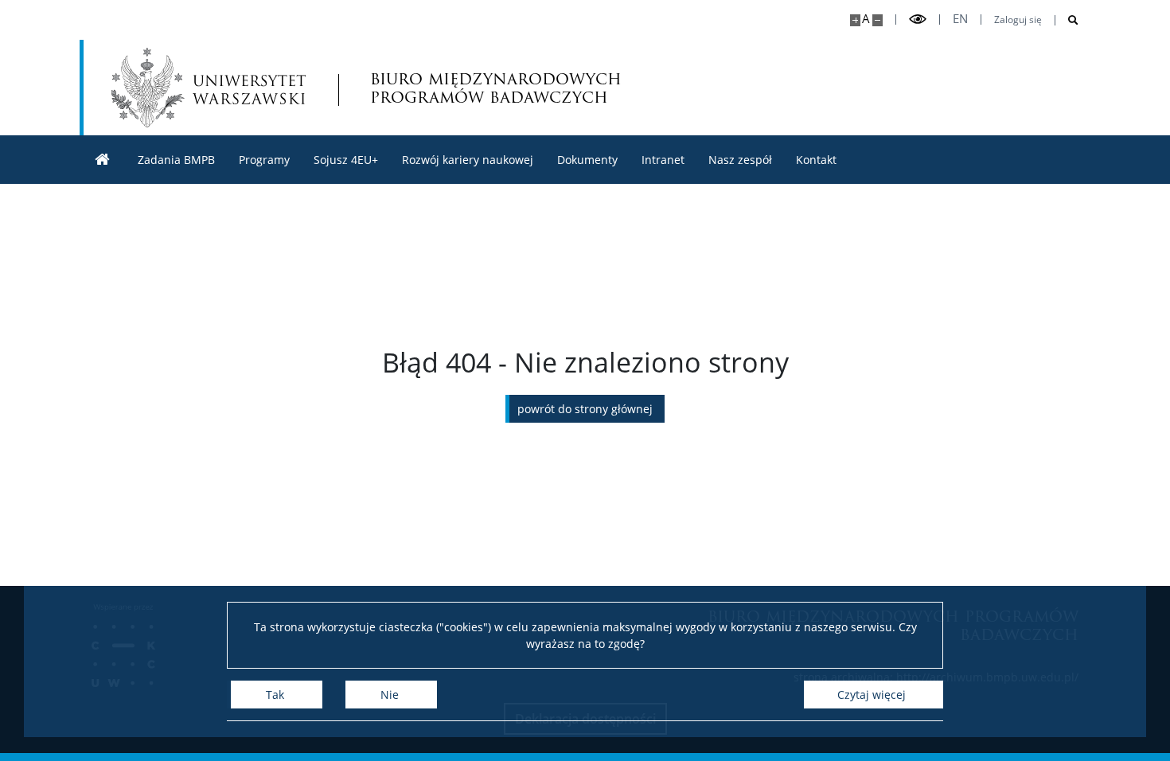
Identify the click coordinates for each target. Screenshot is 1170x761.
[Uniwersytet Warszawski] (208, 87)
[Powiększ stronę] (855, 20)
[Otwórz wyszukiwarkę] (1067, 20)
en (960, 19)
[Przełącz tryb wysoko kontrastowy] (917, 19)
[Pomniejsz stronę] (877, 20)
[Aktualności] (103, 159)
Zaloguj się (1018, 20)
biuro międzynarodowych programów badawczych (496, 87)
